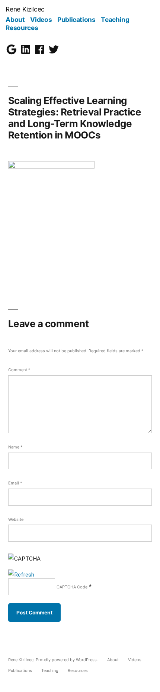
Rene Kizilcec (25, 9)
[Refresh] (21, 574)
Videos (41, 19)
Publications (76, 19)
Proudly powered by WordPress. (67, 659)
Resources (22, 28)
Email (15, 483)
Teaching (115, 19)
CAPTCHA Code (72, 587)
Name (15, 447)
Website (15, 519)
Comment (19, 369)
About (15, 19)
